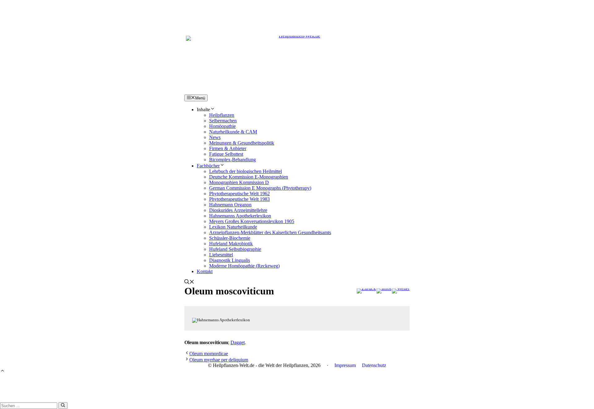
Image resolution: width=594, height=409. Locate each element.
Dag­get (237, 342)
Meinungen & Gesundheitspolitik (241, 142)
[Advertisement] (297, 14)
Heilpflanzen (221, 115)
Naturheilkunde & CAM (233, 131)
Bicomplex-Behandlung (232, 159)
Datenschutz (374, 365)
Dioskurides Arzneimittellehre (238, 210)
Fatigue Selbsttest (226, 154)
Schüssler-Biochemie (229, 238)
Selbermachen (223, 120)
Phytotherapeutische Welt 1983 (239, 199)
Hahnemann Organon (230, 204)
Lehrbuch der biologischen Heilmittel (245, 171)
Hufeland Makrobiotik (231, 243)
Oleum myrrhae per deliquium (218, 359)
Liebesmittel (221, 254)
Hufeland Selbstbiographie (235, 249)
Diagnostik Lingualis (229, 260)
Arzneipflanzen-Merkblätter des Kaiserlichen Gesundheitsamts (270, 232)
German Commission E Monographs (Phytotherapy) (260, 188)
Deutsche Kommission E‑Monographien (248, 176)
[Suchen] (62, 405)
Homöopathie (222, 126)
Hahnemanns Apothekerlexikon (240, 215)
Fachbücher (208, 165)
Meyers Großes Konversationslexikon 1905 (251, 221)
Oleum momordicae (208, 353)
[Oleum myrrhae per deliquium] (401, 291)
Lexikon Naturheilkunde (233, 227)
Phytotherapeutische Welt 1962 (239, 193)
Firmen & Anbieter (227, 148)
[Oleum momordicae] (366, 291)
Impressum (345, 365)
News (215, 137)
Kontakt (205, 271)
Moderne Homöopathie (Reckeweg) (244, 265)
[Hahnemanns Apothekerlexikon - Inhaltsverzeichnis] (384, 291)
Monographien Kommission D (239, 182)
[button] (189, 282)
